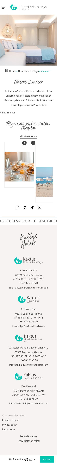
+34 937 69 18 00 (28, 321)
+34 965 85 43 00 (28, 360)
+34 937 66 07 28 (28, 283)
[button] (32, 460)
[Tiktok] (32, 207)
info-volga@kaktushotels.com (28, 326)
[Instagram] (17, 207)
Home (12, 71)
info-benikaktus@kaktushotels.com (28, 364)
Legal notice (8, 429)
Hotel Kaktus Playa (28, 71)
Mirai (37, 440)
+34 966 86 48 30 (28, 398)
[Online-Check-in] (4, 461)
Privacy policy (9, 424)
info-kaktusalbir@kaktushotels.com (28, 403)
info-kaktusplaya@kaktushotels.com (29, 287)
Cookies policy (10, 420)
